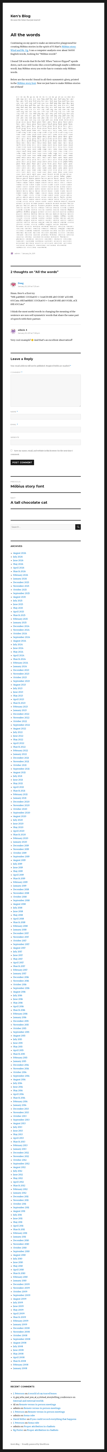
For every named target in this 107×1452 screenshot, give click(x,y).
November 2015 (21, 1024)
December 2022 (21, 714)
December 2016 (21, 977)
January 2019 (19, 885)
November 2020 (21, 805)
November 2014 (21, 1068)
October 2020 (20, 809)
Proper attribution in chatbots (39, 1426)
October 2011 (19, 1203)
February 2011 (20, 1233)
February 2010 (20, 1277)
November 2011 (21, 1200)
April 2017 (18, 962)
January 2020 (20, 842)
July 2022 (18, 732)
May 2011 (17, 1222)
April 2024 (18, 655)
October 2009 (20, 1291)
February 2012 (20, 1189)
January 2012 (19, 1193)
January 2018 (19, 929)
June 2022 (18, 736)
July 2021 (17, 776)
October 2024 (20, 633)
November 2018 (21, 893)
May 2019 (18, 871)
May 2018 (18, 915)
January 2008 (20, 1368)
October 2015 (19, 1028)
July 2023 (17, 688)
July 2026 (18, 556)
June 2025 (18, 604)
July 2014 (17, 1083)
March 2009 (19, 1317)
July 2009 (18, 1302)
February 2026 (20, 575)
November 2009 (21, 1288)
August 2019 (19, 860)
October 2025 (20, 589)
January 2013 (19, 1149)
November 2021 (21, 761)
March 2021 (19, 790)
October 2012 (19, 1160)
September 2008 (21, 1339)
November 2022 (21, 717)
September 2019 (21, 856)
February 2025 (20, 619)
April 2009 (19, 1313)
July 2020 (18, 820)
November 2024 (21, 630)
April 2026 (18, 567)
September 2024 (21, 637)
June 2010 (18, 1262)
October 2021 (19, 765)
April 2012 (18, 1182)
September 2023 (21, 681)
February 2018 (20, 926)
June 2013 (18, 1130)
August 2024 (19, 641)
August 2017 (19, 948)
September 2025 (21, 593)
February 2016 (20, 1013)
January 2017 (19, 973)
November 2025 (21, 586)
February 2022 (20, 750)
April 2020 (18, 831)
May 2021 (18, 783)
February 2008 (20, 1364)
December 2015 (21, 1021)
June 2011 (17, 1218)
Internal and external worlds (28, 1401)
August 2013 (19, 1123)
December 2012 (21, 1152)
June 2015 (18, 1043)
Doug (21, 283)
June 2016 (18, 999)
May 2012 (18, 1178)
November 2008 (21, 1331)
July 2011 (17, 1214)
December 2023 (21, 670)
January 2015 (19, 1061)
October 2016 (19, 984)
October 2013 (19, 1116)
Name (14, 412)
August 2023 (19, 684)
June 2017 (18, 955)
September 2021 (21, 768)
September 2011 (21, 1207)
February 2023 (20, 706)
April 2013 (18, 1138)
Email (14, 424)
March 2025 (19, 615)
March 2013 (19, 1141)
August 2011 (19, 1211)
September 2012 (21, 1163)
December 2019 (21, 845)
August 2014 (19, 1079)
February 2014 (20, 1101)
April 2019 (18, 874)
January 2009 (20, 1324)
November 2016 (21, 980)
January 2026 (20, 578)
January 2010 (19, 1280)
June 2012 (18, 1174)
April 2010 (18, 1269)
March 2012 (19, 1185)
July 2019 (17, 864)
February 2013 (20, 1145)
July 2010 (17, 1258)
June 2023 (18, 692)
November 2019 (21, 849)
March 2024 (19, 659)
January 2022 (20, 754)
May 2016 (18, 1002)
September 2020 (21, 812)
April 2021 (18, 787)
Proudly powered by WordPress (35, 1444)
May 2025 (18, 608)
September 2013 (21, 1119)
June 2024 (18, 648)
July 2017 (17, 951)
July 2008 (18, 1346)
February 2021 (20, 794)
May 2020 (18, 827)
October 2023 (20, 677)
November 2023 (21, 673)
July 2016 (17, 995)
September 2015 (21, 1032)
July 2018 (17, 907)
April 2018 (18, 918)
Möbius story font (26, 83)
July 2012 (17, 1171)
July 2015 (17, 1039)
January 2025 (20, 622)
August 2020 (19, 816)
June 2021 (18, 779)
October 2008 (20, 1335)
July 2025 (17, 600)
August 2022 (19, 728)
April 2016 (18, 1006)
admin (17, 253)
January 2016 (19, 1017)
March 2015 (19, 1054)
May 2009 (18, 1310)
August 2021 (19, 772)
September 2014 (21, 1076)
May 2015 (18, 1046)
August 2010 (19, 1255)
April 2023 (18, 699)
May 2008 (18, 1353)
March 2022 (19, 747)
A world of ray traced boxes (42, 1393)
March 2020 (19, 834)
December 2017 (21, 933)
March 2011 (19, 1229)
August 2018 (19, 904)
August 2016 (19, 991)
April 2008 (19, 1357)
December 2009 (21, 1284)
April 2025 (18, 611)
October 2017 (19, 940)
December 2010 (21, 1240)
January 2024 (20, 666)
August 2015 (19, 1035)
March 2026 (19, 571)
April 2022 (18, 743)
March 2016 (19, 1010)
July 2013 (17, 1127)
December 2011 (20, 1196)
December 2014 (21, 1065)
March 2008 (19, 1361)
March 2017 (19, 966)
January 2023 (20, 710)
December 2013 (21, 1108)
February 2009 (20, 1320)
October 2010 (20, 1247)
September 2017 (21, 944)
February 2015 (20, 1057)
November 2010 (21, 1244)
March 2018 (19, 922)
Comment (16, 372)
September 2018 (21, 900)
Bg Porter (18, 1430)
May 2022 (18, 739)
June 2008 (18, 1350)
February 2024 (20, 662)
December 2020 (21, 801)
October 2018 (20, 896)
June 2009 (18, 1306)
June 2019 (18, 867)
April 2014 (18, 1094)
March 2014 (19, 1097)
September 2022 (21, 725)
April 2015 (18, 1050)
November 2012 (21, 1156)
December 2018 (21, 889)
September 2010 (21, 1251)
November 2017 (21, 937)
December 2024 (21, 626)
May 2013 (18, 1134)
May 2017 (18, 959)
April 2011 (18, 1225)
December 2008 (21, 1328)
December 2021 (21, 757)
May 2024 (18, 651)
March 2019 (19, 878)
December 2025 (21, 582)
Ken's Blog (21, 16)
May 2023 (18, 695)
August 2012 (19, 1167)
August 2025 (19, 597)
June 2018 (18, 911)
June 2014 (18, 1087)
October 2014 (19, 1072)
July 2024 (18, 644)
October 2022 (20, 721)
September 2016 (21, 988)
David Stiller (19, 1419)
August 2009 (19, 1299)
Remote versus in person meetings (37, 1404)
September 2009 (21, 1295)
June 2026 (18, 560)
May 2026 (18, 564)
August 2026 (19, 553)
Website (15, 437)
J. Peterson (18, 1393)
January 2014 (19, 1105)
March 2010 (19, 1273)
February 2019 (20, 882)
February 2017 (20, 970)
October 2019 (19, 853)
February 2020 (20, 838)
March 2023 (19, 703)
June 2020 (18, 823)
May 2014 (18, 1090)
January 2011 (19, 1236)
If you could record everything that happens (53, 1419)
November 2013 (21, 1112)
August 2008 (19, 1342)
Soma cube (29, 1415)
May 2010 (18, 1266)
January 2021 (19, 798)
